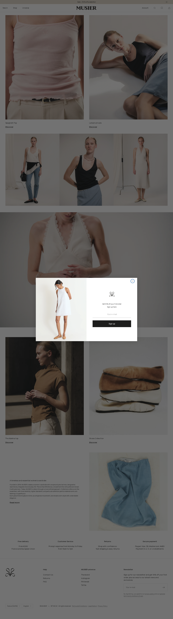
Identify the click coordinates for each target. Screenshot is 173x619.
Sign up (112, 323)
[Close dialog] (132, 281)
